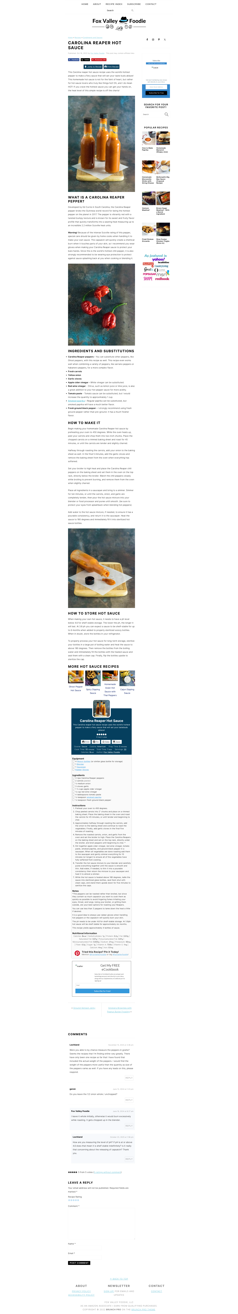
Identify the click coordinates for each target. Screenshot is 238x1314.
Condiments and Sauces (92, 38)
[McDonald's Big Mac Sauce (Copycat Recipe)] (163, 167)
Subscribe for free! (102, 991)
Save (118, 742)
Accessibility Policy (81, 1295)
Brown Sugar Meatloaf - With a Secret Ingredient (162, 211)
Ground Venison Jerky (84, 1008)
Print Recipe (113, 67)
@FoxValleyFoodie (98, 954)
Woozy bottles (83, 761)
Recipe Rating (75, 1197)
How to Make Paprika (147, 149)
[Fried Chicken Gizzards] (149, 229)
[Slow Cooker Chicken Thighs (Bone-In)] (163, 229)
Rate (107, 742)
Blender (80, 764)
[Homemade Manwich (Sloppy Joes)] (163, 138)
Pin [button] (97, 742)
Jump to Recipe (94, 67)
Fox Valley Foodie (112, 752)
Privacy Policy (81, 1291)
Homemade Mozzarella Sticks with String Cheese (148, 180)
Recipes (78, 38)
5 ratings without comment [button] (107, 1172)
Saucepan (81, 767)
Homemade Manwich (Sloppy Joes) (162, 150)
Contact (156, 1291)
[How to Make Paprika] (149, 138)
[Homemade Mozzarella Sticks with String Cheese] (149, 167)
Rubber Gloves (82, 770)
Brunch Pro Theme (143, 1309)
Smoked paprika (76, 401)
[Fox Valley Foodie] (119, 32)
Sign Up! (109, 1291)
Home (70, 38)
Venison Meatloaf (145, 209)
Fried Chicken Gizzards (148, 240)
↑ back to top (119, 1279)
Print (87, 742)
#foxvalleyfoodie (120, 954)
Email (71, 1253)
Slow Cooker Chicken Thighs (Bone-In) (162, 241)
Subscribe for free (156, 93)
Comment (73, 1206)
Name (72, 1244)
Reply (129, 1078)
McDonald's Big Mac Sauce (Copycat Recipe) (162, 180)
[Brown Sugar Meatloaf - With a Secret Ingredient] (163, 198)
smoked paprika (94, 797)
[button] (98, 734)
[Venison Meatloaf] (149, 198)
